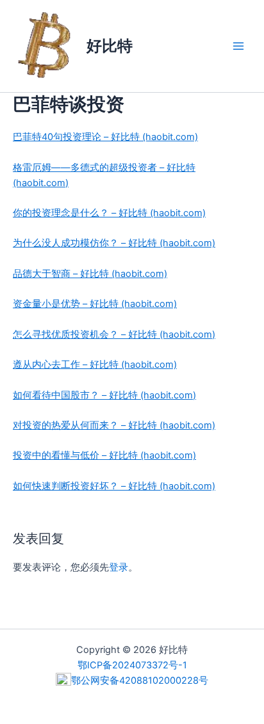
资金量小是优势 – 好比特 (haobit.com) (95, 304)
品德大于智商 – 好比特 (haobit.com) (90, 273)
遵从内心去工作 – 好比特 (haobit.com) (95, 364)
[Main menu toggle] (238, 46)
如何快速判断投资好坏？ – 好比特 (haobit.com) (114, 486)
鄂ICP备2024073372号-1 (132, 665)
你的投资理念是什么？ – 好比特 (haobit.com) (109, 213)
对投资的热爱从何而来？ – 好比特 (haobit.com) (114, 425)
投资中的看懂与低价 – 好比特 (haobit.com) (104, 455)
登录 (118, 567)
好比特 (110, 45)
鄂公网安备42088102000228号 (139, 680)
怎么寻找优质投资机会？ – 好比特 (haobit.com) (114, 334)
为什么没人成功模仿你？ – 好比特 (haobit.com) (114, 243)
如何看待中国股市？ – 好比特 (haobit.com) (104, 395)
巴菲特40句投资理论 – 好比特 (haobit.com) (105, 137)
